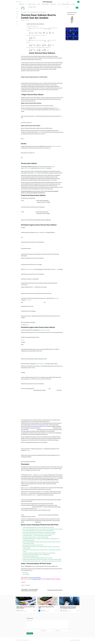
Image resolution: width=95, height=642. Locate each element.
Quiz (22, 579)
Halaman (73, 4)
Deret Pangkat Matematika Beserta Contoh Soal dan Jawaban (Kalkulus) (38, 530)
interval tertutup (54, 146)
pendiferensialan (27, 168)
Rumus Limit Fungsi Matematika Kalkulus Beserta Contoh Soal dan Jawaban (39, 532)
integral (35, 172)
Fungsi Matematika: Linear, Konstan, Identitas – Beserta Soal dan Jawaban (39, 533)
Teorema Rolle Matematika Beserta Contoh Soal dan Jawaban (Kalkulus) (38, 527)
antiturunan (40, 132)
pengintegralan (42, 168)
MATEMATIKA (21, 4)
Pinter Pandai (21, 610)
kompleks (42, 491)
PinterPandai (43, 610)
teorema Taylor (26, 487)
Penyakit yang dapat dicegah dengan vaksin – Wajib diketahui (36, 554)
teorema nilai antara (29, 269)
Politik (38, 4)
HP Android (25, 572)
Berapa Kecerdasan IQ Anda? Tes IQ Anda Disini (33, 545)
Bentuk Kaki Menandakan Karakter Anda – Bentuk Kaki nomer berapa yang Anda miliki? (42, 561)
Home (22, 12)
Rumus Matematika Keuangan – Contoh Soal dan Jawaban (35, 537)
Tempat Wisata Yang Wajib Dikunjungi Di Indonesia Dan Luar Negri (37, 557)
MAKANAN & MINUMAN (66, 4)
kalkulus (53, 166)
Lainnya (48, 579)
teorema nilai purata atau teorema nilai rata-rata (34, 426)
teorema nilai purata (40, 363)
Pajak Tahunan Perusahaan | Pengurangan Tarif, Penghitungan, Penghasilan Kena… (68, 607)
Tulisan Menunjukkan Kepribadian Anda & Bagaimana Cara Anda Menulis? (39, 553)
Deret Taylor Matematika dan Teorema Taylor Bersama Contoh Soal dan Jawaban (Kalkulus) (43, 529)
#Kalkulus (23, 585)
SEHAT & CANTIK (53, 4)
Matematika (25, 12)
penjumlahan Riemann (45, 330)
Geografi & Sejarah (36, 579)
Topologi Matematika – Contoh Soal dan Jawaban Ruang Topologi (37, 535)
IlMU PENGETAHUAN (45, 4)
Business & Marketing (55, 579)
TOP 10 (59, 4)
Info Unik (43, 579)
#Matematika (28, 585)
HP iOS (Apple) (26, 574)
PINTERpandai (47, 2)
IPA (25, 4)
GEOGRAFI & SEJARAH (32, 4)
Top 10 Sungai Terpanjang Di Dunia (30, 556)
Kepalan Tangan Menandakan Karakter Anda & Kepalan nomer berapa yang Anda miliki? (42, 559)
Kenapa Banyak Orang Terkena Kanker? (55, 590)
